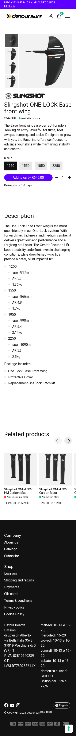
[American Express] (42, 725)
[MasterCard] (28, 725)
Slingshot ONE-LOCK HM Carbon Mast (18, 491)
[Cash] (13, 725)
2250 (56, 165)
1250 (10, 165)
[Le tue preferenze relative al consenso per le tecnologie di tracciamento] (69, 729)
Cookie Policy (14, 614)
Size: (8, 158)
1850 (41, 165)
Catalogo (10, 549)
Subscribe (11, 556)
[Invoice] (57, 725)
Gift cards (11, 593)
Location (10, 573)
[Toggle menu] (67, 16)
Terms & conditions (18, 600)
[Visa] (35, 725)
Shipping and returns (19, 580)
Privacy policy (14, 607)
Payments (11, 587)
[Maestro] (50, 725)
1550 (26, 165)
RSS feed (46, 712)
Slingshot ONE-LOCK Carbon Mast (53, 491)
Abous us (11, 542)
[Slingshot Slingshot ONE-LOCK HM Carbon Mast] (20, 469)
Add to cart (28, 177)
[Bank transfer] (21, 725)
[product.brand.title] (38, 96)
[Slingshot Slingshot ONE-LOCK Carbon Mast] (55, 469)
